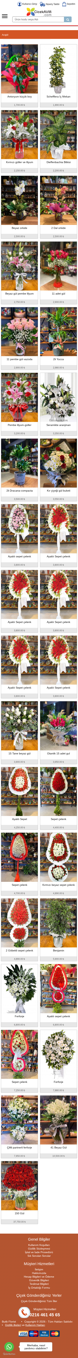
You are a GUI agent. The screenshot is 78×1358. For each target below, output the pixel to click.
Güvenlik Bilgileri (39, 1280)
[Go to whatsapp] (9, 1347)
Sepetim (70, 4)
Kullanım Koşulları (39, 1244)
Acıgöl (5, 35)
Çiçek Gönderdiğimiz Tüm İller (39, 1301)
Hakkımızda (39, 1273)
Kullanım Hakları (35, 1325)
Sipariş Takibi (52, 4)
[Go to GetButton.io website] (9, 1354)
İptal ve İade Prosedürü (39, 1252)
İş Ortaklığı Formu (39, 1287)
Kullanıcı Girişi (29, 4)
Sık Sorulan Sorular (39, 1255)
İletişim (39, 1269)
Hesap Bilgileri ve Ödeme (39, 1276)
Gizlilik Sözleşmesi (39, 1248)
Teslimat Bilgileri (39, 1283)
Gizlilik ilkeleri (13, 1325)
